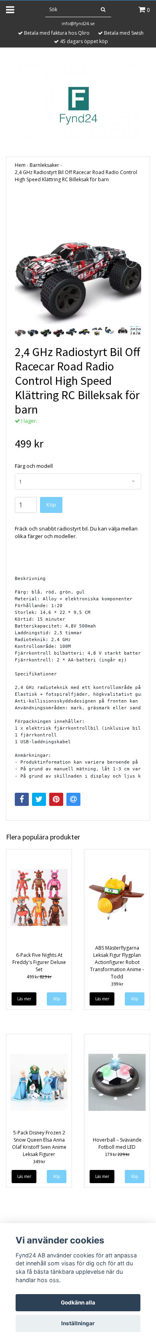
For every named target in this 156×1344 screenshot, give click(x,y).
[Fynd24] (78, 102)
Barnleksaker (44, 165)
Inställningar (78, 1323)
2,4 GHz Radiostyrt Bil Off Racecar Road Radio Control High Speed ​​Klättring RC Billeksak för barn (76, 176)
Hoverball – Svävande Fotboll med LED (117, 1143)
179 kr (117, 1154)
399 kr (117, 984)
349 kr (39, 1161)
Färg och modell (34, 465)
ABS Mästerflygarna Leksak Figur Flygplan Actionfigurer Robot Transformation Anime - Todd (117, 962)
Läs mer (24, 999)
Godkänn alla (78, 1302)
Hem (20, 165)
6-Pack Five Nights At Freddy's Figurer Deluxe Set (39, 962)
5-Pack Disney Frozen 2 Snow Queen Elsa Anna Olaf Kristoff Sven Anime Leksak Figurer (39, 1143)
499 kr (39, 977)
